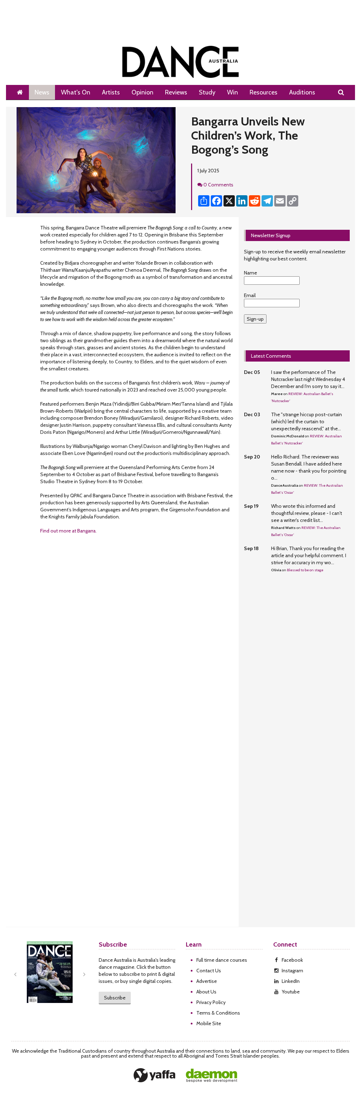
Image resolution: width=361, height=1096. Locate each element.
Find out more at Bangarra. (68, 531)
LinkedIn (291, 981)
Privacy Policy (211, 1002)
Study (207, 92)
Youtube (291, 992)
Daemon (211, 1076)
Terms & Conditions (218, 1013)
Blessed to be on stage (305, 570)
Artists (111, 92)
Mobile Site (208, 1023)
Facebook (292, 960)
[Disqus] (122, 642)
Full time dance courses (221, 960)
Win (232, 92)
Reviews (176, 92)
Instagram (292, 970)
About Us (206, 992)
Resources (263, 92)
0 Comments (218, 184)
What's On (75, 92)
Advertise (206, 981)
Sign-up (255, 319)
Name (250, 273)
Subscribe (115, 998)
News (42, 92)
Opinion (142, 92)
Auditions (302, 92)
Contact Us (208, 970)
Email (250, 295)
